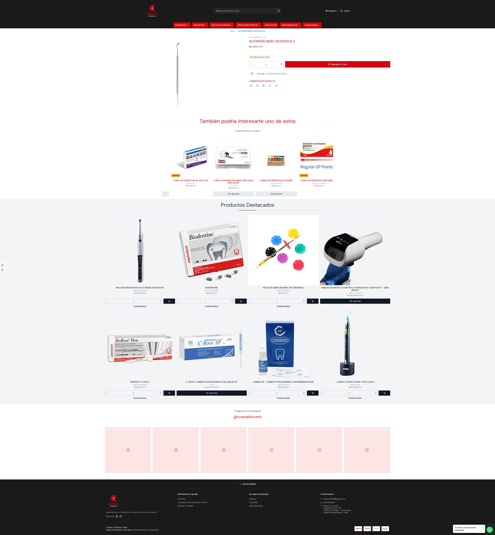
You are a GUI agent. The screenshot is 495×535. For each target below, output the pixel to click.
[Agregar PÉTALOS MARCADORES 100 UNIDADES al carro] (313, 301)
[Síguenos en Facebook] (120, 516)
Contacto (181, 499)
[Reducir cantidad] (251, 64)
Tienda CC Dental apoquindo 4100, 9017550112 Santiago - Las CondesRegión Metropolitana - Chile (337, 509)
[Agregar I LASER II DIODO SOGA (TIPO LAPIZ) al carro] (384, 393)
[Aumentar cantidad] (281, 64)
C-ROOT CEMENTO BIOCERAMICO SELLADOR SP (211, 382)
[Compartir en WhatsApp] (264, 86)
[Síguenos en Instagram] (117, 516)
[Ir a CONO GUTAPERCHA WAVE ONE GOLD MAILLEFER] (218, 157)
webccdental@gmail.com (334, 499)
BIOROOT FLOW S (140, 382)
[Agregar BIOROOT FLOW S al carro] (169, 393)
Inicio (232, 31)
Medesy (252, 499)
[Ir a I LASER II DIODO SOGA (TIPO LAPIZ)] (355, 344)
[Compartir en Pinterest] (270, 86)
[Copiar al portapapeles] (276, 86)
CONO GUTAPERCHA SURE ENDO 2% (304, 180)
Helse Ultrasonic (256, 506)
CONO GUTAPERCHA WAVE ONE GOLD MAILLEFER (218, 181)
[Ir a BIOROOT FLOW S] (140, 344)
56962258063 (329, 502)
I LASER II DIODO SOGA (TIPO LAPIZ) (355, 382)
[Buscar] (278, 10)
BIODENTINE (211, 288)
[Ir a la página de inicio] (152, 11)
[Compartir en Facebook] (251, 86)
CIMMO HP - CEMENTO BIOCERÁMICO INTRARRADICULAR (283, 382)
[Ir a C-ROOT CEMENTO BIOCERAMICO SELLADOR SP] (212, 344)
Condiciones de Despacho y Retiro (192, 502)
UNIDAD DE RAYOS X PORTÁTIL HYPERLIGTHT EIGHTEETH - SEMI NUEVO (355, 289)
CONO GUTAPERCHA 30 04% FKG (175, 180)
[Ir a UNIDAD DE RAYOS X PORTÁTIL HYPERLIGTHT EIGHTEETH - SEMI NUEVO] (355, 250)
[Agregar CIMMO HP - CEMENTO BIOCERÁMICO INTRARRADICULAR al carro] (313, 393)
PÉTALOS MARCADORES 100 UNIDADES (283, 288)
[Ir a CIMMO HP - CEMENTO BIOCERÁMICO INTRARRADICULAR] (283, 344)
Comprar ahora (139, 306)
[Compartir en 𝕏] (257, 86)
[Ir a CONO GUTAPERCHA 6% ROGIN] (261, 157)
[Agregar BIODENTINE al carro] (241, 301)
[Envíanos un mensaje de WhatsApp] (489, 529)
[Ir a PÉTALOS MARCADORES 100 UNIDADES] (283, 250)
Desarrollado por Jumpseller (145, 530)
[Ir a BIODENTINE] (212, 250)
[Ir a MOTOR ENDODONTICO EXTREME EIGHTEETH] (140, 250)
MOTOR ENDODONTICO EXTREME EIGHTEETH (140, 288)
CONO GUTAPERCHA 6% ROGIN (261, 180)
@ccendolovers (247, 416)
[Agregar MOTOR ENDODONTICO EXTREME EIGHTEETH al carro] (169, 301)
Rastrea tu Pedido (185, 506)
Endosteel (253, 502)
